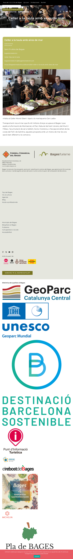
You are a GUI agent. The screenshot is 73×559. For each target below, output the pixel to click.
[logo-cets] (9, 457)
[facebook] (60, 11)
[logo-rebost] (18, 465)
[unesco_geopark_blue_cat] (25, 303)
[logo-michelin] (7, 512)
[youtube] (67, 11)
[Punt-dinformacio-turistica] (15, 428)
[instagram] (70, 11)
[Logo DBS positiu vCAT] (36, 340)
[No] (71, 554)
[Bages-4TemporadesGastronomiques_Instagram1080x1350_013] (20, 474)
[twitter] (63, 11)
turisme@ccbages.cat (9, 166)
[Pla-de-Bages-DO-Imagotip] (29, 520)
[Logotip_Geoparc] (36, 286)
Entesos (37, 556)
